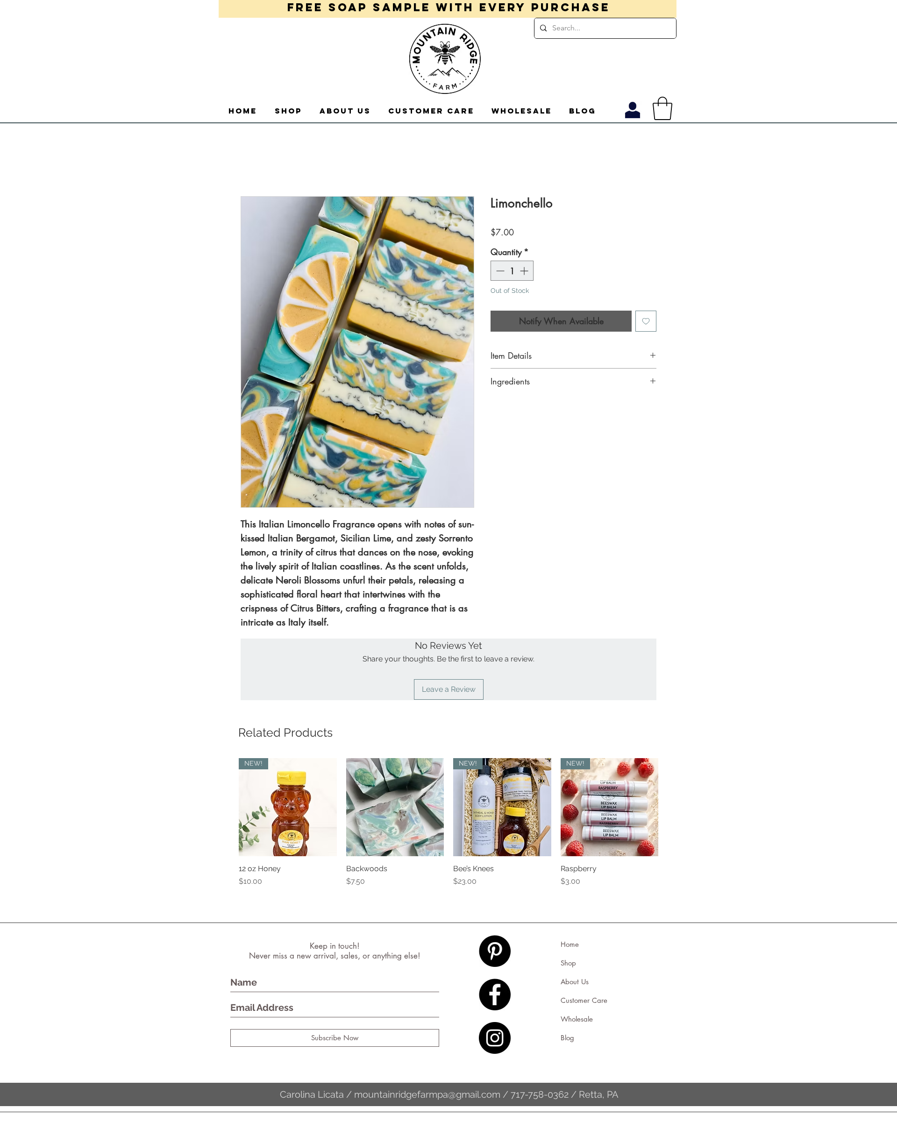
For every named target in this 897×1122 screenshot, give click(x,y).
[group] (448, 828)
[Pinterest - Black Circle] (495, 951)
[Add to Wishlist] (645, 321)
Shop (568, 963)
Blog (567, 1037)
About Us (575, 981)
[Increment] (525, 270)
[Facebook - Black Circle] (495, 994)
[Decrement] (499, 270)
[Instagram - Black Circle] (495, 1038)
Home (570, 944)
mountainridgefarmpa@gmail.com (427, 1094)
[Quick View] (395, 807)
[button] (662, 108)
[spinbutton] (512, 270)
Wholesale (577, 1019)
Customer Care (584, 1000)
